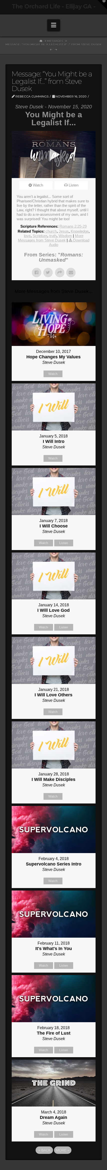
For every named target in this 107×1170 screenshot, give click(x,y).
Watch (38, 185)
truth (52, 236)
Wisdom (65, 236)
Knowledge (80, 231)
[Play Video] (53, 154)
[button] (53, 25)
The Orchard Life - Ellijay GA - (53, 6)
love (27, 236)
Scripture (40, 236)
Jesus (64, 231)
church (51, 231)
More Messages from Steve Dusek (50, 238)
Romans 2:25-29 (73, 226)
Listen (73, 185)
